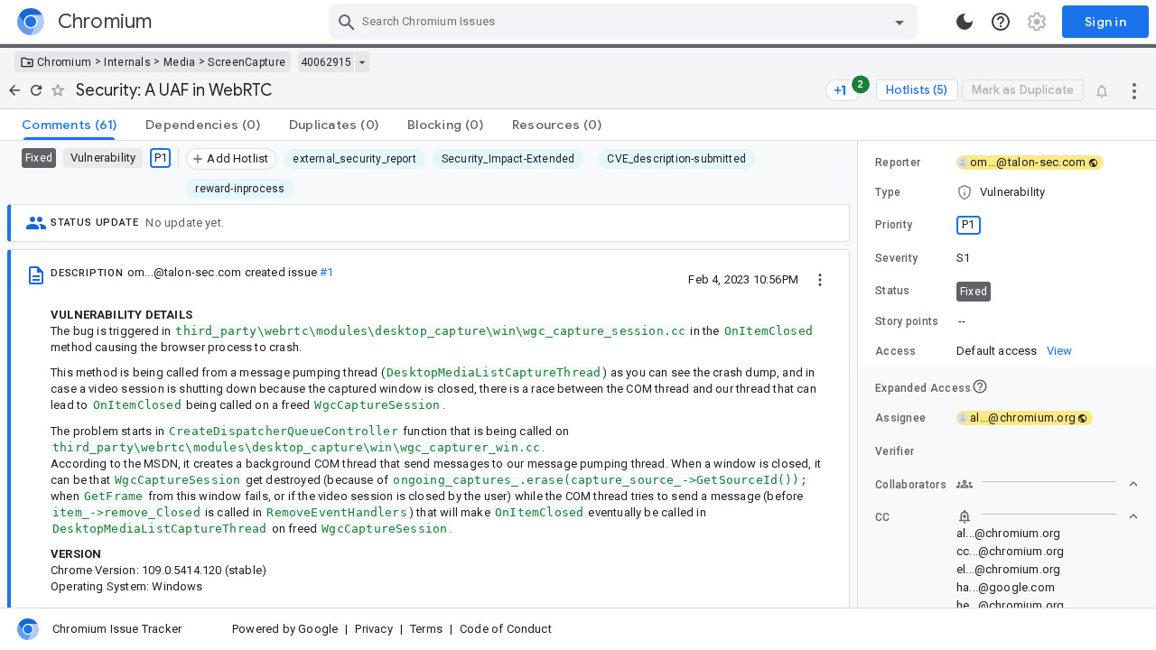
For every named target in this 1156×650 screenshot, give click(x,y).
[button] (1007, 192)
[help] (1001, 22)
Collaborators (910, 484)
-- (961, 321)
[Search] (347, 21)
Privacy (373, 629)
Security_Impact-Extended (508, 159)
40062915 (326, 62)
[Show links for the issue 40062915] (361, 62)
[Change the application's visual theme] (964, 22)
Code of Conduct (506, 629)
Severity (896, 258)
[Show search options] (899, 21)
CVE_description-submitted (676, 159)
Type (887, 192)
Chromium (64, 62)
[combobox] (625, 21)
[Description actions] (820, 279)
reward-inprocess (239, 188)
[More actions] (1134, 90)
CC (882, 517)
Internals (127, 62)
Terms (426, 629)
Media (179, 62)
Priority (893, 224)
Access (896, 351)
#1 (326, 272)
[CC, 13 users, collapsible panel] (1047, 516)
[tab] (69, 124)
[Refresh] (36, 90)
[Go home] (14, 90)
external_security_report (354, 159)
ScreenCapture (246, 62)
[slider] (860, 374)
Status (892, 290)
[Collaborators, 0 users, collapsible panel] (1047, 484)
